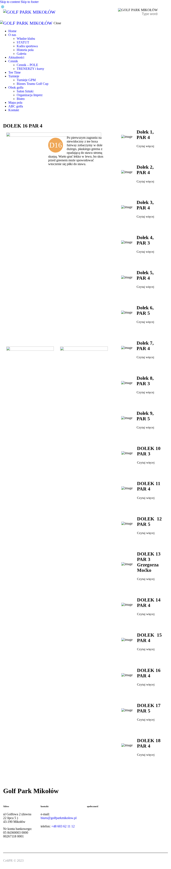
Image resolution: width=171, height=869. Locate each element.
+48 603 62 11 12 (63, 826)
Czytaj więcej (145, 146)
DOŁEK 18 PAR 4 (149, 743)
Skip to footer (30, 2)
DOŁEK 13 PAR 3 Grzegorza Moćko (149, 562)
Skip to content (10, 2)
